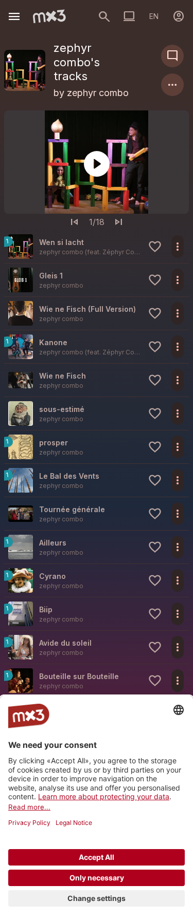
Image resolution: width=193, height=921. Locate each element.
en (154, 16)
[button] (96, 246)
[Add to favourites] (155, 246)
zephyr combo (98, 92)
